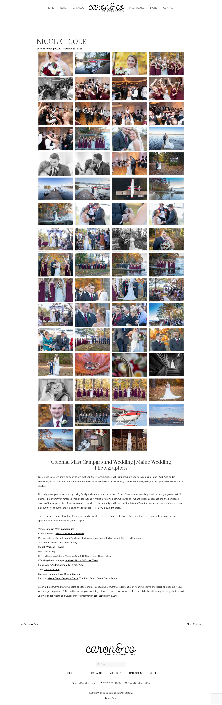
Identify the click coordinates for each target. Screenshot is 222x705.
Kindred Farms (52, 569)
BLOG (63, 8)
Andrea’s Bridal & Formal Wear (81, 560)
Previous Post (30, 624)
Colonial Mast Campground (60, 529)
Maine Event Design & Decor (63, 578)
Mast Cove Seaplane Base (70, 533)
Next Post (194, 624)
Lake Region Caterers (69, 574)
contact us (99, 595)
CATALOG (78, 8)
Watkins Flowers (55, 547)
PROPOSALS (136, 8)
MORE (153, 8)
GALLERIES (115, 673)
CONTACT (169, 8)
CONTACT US (135, 673)
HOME (50, 8)
